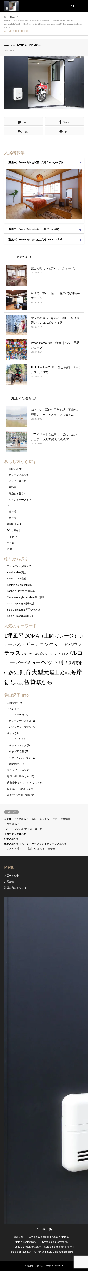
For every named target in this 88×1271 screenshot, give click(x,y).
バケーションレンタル (54, 654)
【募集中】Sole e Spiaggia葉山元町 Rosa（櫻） (33, 229)
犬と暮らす (15, 517)
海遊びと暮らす (17, 493)
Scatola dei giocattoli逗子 (21, 585)
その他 (7, 819)
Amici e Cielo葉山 (17, 578)
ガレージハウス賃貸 (20, 720)
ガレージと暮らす (19, 474)
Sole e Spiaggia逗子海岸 (21, 603)
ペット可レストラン (20, 757)
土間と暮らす (14, 469)
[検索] (73, 6)
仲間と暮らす (14, 524)
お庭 (34, 819)
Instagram (44, 1229)
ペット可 (52, 662)
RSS (50, 1229)
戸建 (9, 549)
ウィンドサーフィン (20, 499)
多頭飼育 (19, 672)
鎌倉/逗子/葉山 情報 (18, 795)
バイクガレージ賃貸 (20, 727)
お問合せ (9, 881)
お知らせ (12, 702)
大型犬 (40, 672)
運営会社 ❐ (20, 1237)
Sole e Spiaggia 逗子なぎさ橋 (23, 609)
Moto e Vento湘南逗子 (19, 566)
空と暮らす (13, 542)
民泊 (67, 673)
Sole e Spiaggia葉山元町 (21, 616)
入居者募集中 (11, 875)
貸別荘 (20, 683)
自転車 (12, 487)
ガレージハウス (15, 715)
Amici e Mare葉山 (16, 572)
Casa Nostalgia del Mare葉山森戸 (25, 597)
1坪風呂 (14, 636)
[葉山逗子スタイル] (11, 6)
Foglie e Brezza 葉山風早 (21, 591)
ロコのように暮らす (15, 834)
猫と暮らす (15, 511)
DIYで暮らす (14, 530)
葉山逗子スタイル (35, 1266)
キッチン (12, 536)
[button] (44, 82)
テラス (12, 653)
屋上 (54, 672)
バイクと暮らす (17, 481)
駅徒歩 (44, 682)
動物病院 (14, 764)
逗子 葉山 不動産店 (17, 789)
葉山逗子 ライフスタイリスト (23, 782)
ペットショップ (17, 745)
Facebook (37, 1229)
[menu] (82, 6)
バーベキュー (28, 662)
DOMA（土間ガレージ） (51, 636)
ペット (10, 506)
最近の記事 (24, 257)
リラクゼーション (17, 770)
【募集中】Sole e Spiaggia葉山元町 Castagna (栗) (34, 162)
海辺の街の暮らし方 (24, 398)
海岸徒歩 (65, 819)
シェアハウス (68, 644)
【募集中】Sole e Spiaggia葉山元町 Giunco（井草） (35, 239)
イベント (12, 708)
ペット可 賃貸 (16, 751)
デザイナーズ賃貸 (32, 653)
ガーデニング (40, 644)
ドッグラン (15, 739)
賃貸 (30, 682)
